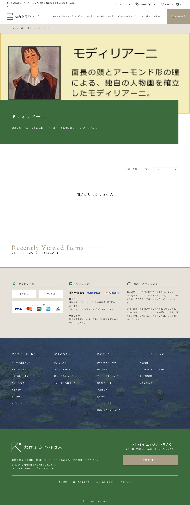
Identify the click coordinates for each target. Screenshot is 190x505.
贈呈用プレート (104, 382)
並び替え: (145, 169)
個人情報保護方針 (148, 376)
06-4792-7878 (154, 444)
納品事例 (101, 396)
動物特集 (16, 396)
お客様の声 (102, 389)
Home (15, 28)
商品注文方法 (60, 362)
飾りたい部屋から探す (63, 16)
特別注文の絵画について (108, 410)
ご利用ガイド (125, 482)
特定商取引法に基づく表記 (152, 369)
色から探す (17, 389)
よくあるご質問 (104, 403)
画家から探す (124, 16)
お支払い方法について (65, 369)
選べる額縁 (102, 369)
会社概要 (144, 362)
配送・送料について (64, 376)
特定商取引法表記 (104, 482)
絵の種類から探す (105, 16)
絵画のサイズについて (107, 362)
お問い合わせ (146, 382)
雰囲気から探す (85, 16)
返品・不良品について (65, 382)
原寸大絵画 (26, 28)
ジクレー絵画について (107, 376)
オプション (17, 403)
